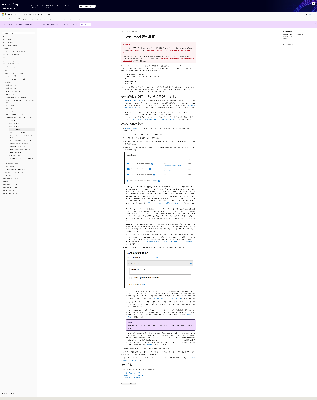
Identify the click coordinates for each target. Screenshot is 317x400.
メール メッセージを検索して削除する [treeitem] (20, 149)
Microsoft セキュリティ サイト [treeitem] (11, 187)
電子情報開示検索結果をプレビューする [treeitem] (20, 140)
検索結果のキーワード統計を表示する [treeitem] (20, 143)
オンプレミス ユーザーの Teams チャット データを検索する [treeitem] (22, 136)
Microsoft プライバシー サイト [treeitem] (11, 184)
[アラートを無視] (313, 3)
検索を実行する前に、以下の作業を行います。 (295, 34)
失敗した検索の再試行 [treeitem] (15, 152)
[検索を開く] (307, 14)
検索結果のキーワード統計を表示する (135, 375)
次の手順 (285, 39)
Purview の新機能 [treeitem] (8, 43)
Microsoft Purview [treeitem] (8, 37)
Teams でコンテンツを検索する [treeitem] (18, 132)
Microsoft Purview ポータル (169, 58)
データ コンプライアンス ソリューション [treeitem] (15, 67)
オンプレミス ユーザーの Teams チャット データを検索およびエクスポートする (155, 119)
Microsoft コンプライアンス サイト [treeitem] (12, 178)
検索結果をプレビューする (132, 373)
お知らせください (85, 24)
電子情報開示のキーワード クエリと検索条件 (167, 298)
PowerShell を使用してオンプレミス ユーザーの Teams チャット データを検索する (168, 242)
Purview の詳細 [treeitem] (7, 40)
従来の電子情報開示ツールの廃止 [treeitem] (16, 169)
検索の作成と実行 (287, 36)
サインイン (312, 14)
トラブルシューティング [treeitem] (9, 175)
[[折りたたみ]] (35, 30)
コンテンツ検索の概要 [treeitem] (14, 123)
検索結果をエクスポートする (133, 377)
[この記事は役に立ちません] (303, 44)
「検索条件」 (150, 345)
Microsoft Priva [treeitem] (7, 181)
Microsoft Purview (132, 31)
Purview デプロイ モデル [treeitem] (9, 190)
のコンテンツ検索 (133, 50)
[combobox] (18, 33)
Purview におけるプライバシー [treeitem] (11, 193)
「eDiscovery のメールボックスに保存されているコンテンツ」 (165, 203)
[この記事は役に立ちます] (301, 44)
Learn (123, 31)
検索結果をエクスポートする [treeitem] (17, 146)
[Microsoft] (3, 14)
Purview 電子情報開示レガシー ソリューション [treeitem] (19, 117)
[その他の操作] (194, 31)
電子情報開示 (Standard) (154, 50)
